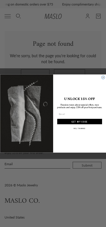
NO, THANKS (79, 128)
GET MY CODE (79, 121)
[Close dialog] (103, 77)
